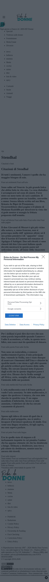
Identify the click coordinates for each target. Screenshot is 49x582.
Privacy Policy (38, 325)
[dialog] (24, 291)
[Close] (44, 257)
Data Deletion (10, 325)
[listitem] (24, 303)
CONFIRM (14, 316)
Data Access (24, 325)
